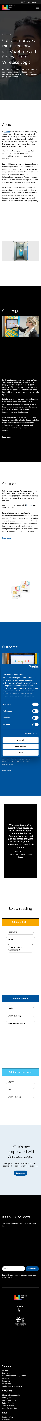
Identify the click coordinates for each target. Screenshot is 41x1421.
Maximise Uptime (9, 1400)
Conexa (29, 505)
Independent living (16, 1023)
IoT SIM (5, 1370)
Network (12, 939)
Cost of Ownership (9, 1408)
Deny (21, 753)
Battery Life (6, 1398)
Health (11, 1008)
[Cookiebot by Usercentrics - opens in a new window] (29, 666)
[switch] (35, 711)
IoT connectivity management (15, 948)
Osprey (11, 1081)
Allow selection (20, 746)
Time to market (8, 1405)
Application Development (12, 1386)
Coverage (6, 1373)
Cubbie (7, 131)
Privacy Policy (7, 1277)
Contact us (20, 1173)
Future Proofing (8, 1403)
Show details (29, 733)
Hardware (12, 932)
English (34, 2)
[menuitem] (26, 2)
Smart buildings (15, 1016)
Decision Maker (8, 1417)
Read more (6, 437)
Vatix (10, 1089)
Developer (6, 1420)
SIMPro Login (25, 2)
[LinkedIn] (18, 1310)
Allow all (20, 740)
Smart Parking (14, 1097)
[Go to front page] (20, 1297)
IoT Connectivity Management (14, 1376)
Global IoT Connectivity (11, 1395)
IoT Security (6, 1383)
